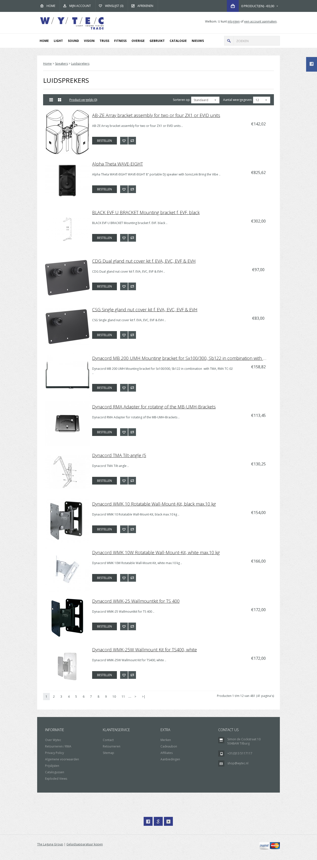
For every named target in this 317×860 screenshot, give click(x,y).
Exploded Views (56, 778)
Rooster (59, 100)
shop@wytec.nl (237, 763)
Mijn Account (80, 6)
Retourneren (111, 746)
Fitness (120, 41)
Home (51, 6)
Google (158, 821)
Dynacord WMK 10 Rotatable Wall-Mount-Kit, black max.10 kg (154, 504)
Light (58, 41)
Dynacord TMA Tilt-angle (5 (119, 455)
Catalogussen (54, 772)
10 (114, 696)
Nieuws (198, 41)
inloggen (234, 21)
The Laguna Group (50, 844)
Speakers (61, 63)
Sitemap (108, 753)
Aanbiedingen (170, 759)
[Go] (229, 41)
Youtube (168, 821)
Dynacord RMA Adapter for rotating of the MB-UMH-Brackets (154, 407)
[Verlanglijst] (124, 140)
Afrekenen (145, 6)
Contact (108, 740)
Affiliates (166, 753)
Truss (104, 41)
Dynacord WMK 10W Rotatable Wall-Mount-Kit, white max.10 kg (156, 552)
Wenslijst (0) (114, 6)
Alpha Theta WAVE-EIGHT (117, 164)
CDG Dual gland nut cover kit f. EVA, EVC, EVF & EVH (144, 261)
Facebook (148, 821)
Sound (73, 41)
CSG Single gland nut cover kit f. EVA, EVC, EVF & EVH (144, 310)
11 (123, 696)
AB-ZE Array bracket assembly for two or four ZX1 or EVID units (156, 115)
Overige (138, 41)
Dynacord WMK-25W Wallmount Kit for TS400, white (144, 650)
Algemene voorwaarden (62, 759)
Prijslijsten (52, 766)
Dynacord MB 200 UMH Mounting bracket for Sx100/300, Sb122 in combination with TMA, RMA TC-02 (182, 358)
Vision (89, 41)
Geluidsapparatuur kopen (84, 844)
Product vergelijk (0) (83, 100)
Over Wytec (53, 740)
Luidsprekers (80, 63)
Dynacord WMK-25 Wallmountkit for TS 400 (136, 601)
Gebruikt (157, 41)
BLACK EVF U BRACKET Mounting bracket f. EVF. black (146, 212)
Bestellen (104, 141)
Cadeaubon (168, 746)
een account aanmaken (260, 21)
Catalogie (178, 41)
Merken (165, 740)
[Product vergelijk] (132, 140)
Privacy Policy (54, 753)
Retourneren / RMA (58, 746)
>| (143, 696)
